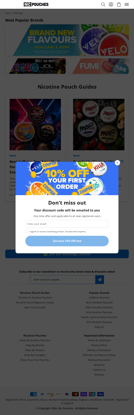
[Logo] (36, 4)
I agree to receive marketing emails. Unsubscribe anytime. (57, 231)
